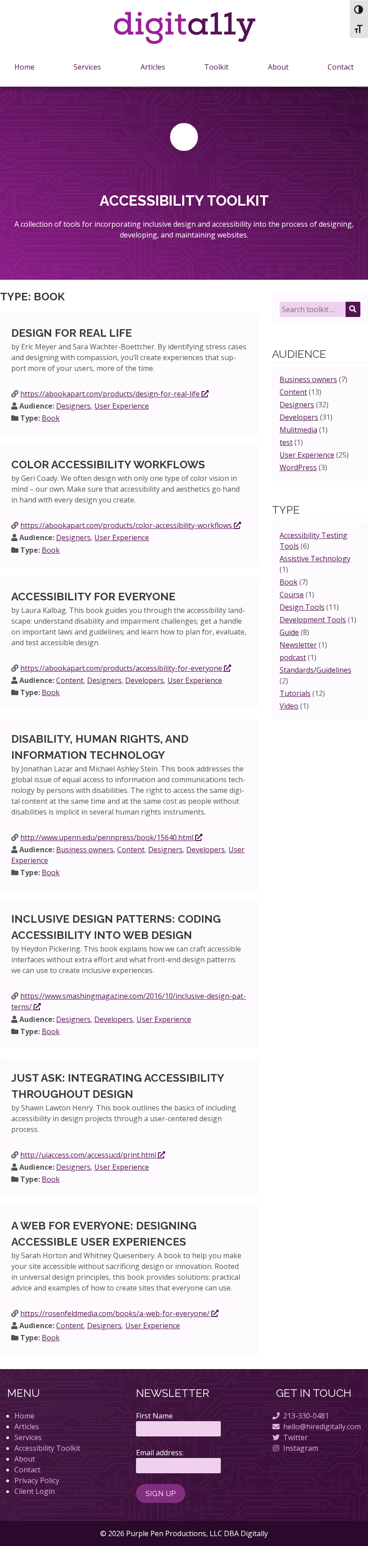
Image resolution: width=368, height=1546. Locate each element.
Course (292, 594)
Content (69, 680)
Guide (289, 632)
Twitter (295, 1437)
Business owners (85, 849)
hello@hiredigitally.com (322, 1426)
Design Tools (302, 607)
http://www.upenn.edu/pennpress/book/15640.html (107, 837)
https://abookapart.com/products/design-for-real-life (111, 394)
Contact (341, 67)
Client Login (34, 1491)
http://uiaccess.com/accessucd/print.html (89, 1155)
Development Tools (313, 620)
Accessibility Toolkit (47, 1448)
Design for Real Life (71, 332)
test (286, 442)
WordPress (298, 467)
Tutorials (295, 693)
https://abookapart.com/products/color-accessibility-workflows (127, 525)
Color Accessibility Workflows (108, 464)
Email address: (160, 1453)
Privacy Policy (36, 1480)
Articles (152, 67)
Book (51, 418)
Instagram (300, 1448)
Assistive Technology (315, 559)
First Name (154, 1416)
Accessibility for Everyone (93, 596)
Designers (73, 406)
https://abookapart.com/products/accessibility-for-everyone (122, 668)
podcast (293, 657)
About (278, 67)
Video (289, 706)
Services (87, 67)
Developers (144, 680)
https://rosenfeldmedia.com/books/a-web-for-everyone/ (115, 1313)
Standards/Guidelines (315, 670)
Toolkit (216, 67)
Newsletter (298, 645)
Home (24, 67)
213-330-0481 (306, 1416)
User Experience (121, 406)
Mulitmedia (298, 430)
